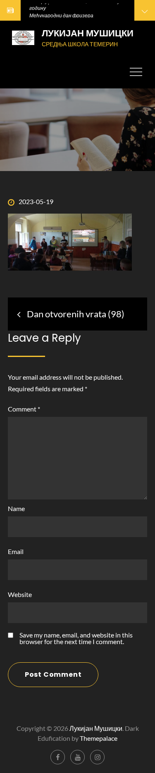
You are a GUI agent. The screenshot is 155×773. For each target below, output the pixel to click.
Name (16, 508)
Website (20, 594)
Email (16, 551)
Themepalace (98, 738)
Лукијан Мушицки (88, 33)
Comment (24, 409)
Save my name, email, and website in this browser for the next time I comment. (76, 638)
